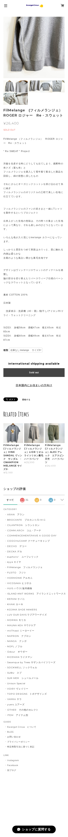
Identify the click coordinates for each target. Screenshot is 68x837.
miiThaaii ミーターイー (20, 630)
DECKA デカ (14, 551)
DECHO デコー (17, 546)
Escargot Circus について (21, 727)
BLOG (10, 732)
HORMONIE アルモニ (19, 577)
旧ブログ (11, 770)
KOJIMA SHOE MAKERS (22, 609)
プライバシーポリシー (18, 741)
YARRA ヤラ (14, 699)
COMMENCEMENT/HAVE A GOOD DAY (31, 535)
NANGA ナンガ (17, 641)
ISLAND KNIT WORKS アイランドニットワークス (36, 593)
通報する (26, 399)
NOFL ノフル (14, 646)
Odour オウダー (17, 651)
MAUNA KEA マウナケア (21, 625)
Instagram (13, 760)
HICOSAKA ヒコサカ (19, 583)
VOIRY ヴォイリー (17, 688)
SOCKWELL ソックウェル (22, 667)
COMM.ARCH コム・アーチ (24, 530)
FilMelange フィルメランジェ (25, 567)
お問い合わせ (14, 736)
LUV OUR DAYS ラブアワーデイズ (27, 614)
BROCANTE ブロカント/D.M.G (26, 519)
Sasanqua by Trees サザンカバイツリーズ (31, 662)
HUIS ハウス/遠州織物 (19, 588)
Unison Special (16, 683)
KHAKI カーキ (15, 604)
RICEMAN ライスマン (19, 657)
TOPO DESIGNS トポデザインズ (27, 693)
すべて (10, 500)
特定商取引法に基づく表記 (20, 746)
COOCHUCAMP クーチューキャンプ (28, 540)
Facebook (12, 765)
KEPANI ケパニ (16, 598)
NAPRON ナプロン (19, 635)
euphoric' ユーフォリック (23, 556)
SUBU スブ (14, 672)
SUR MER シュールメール (23, 678)
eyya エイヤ (14, 561)
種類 (5, 350)
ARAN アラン (16, 514)
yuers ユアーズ (16, 704)
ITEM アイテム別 (17, 715)
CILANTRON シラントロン (23, 525)
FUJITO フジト (16, 572)
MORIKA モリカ (16, 620)
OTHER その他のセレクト (22, 709)
